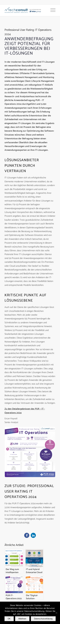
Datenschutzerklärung (43, 619)
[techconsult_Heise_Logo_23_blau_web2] (25, 10)
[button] (26, 535)
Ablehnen (22, 619)
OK (9, 619)
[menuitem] (51, 10)
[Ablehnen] (56, 612)
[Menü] (51, 10)
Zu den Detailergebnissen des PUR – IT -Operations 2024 (25, 411)
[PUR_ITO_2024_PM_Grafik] (30, 452)
